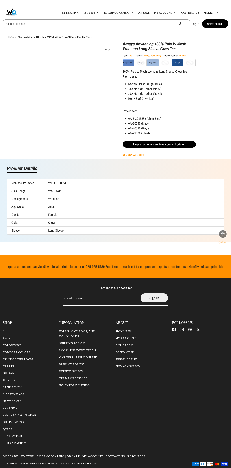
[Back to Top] (222, 234)
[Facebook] (174, 329)
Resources (136, 456)
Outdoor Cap (14, 422)
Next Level (12, 401)
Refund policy (71, 371)
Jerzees (9, 380)
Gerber (9, 366)
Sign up (154, 298)
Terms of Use (126, 359)
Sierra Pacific (14, 443)
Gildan (9, 373)
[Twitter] (198, 329)
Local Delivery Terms (77, 350)
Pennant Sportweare (20, 415)
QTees (7, 429)
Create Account (215, 24)
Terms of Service (73, 378)
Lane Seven (12, 387)
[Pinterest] (190, 329)
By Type (90, 12)
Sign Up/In (124, 331)
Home (11, 37)
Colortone (12, 345)
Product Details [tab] (22, 169)
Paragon (10, 408)
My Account (163, 12)
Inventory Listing (74, 385)
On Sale (144, 12)
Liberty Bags (13, 394)
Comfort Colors (16, 352)
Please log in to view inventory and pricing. (159, 144)
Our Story (124, 345)
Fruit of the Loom (18, 359)
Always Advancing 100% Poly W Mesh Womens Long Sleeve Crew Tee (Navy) (55, 37)
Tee (130, 55)
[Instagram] (182, 329)
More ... (209, 12)
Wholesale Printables (47, 463)
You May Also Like (133, 155)
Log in (195, 23)
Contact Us (190, 12)
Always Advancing (152, 55)
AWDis (7, 338)
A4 (4, 331)
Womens (182, 55)
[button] (180, 24)
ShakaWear (12, 436)
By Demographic (117, 12)
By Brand (69, 12)
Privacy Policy (71, 364)
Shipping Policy (72, 343)
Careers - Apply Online (78, 357)
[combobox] (96, 24)
